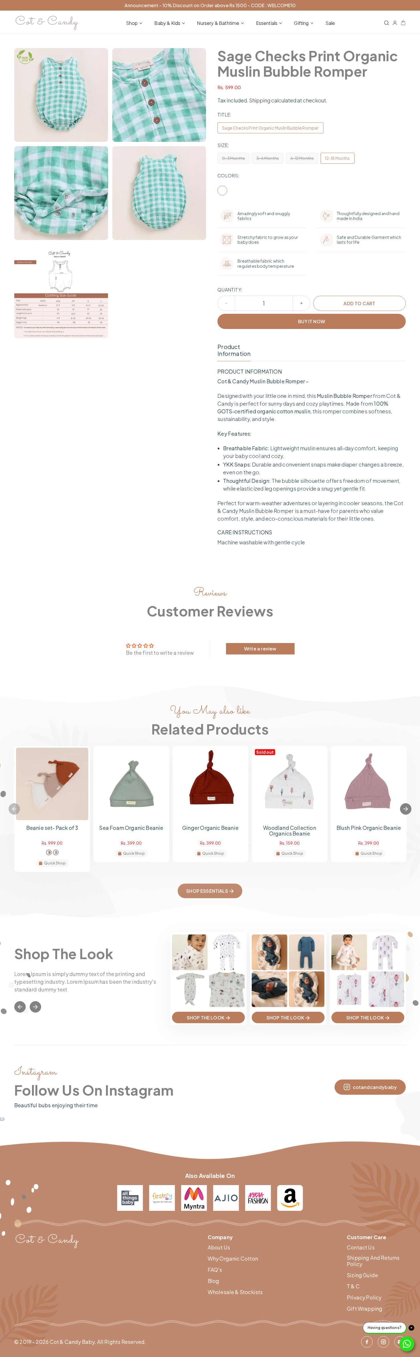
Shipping (259, 100)
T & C (353, 1286)
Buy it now (311, 321)
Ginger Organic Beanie (210, 828)
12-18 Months (337, 158)
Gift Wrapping (364, 1309)
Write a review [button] (260, 649)
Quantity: (230, 289)
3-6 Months (269, 159)
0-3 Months (235, 159)
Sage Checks (222, 190)
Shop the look (205, 1018)
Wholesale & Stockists (235, 1292)
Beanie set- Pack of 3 (52, 828)
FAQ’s (215, 1270)
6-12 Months (304, 159)
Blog (213, 1281)
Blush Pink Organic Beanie (369, 828)
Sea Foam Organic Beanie (131, 828)
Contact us (361, 1247)
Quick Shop (54, 863)
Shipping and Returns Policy (373, 1261)
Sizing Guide (362, 1275)
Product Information (234, 350)
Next (405, 809)
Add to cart (359, 303)
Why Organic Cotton (233, 1258)
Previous (14, 809)
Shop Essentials (207, 891)
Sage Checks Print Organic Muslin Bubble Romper (270, 127)
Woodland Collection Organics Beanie (289, 830)
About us (219, 1247)
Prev (20, 1007)
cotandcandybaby (375, 1087)
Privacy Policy (364, 1297)
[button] (135, 23)
